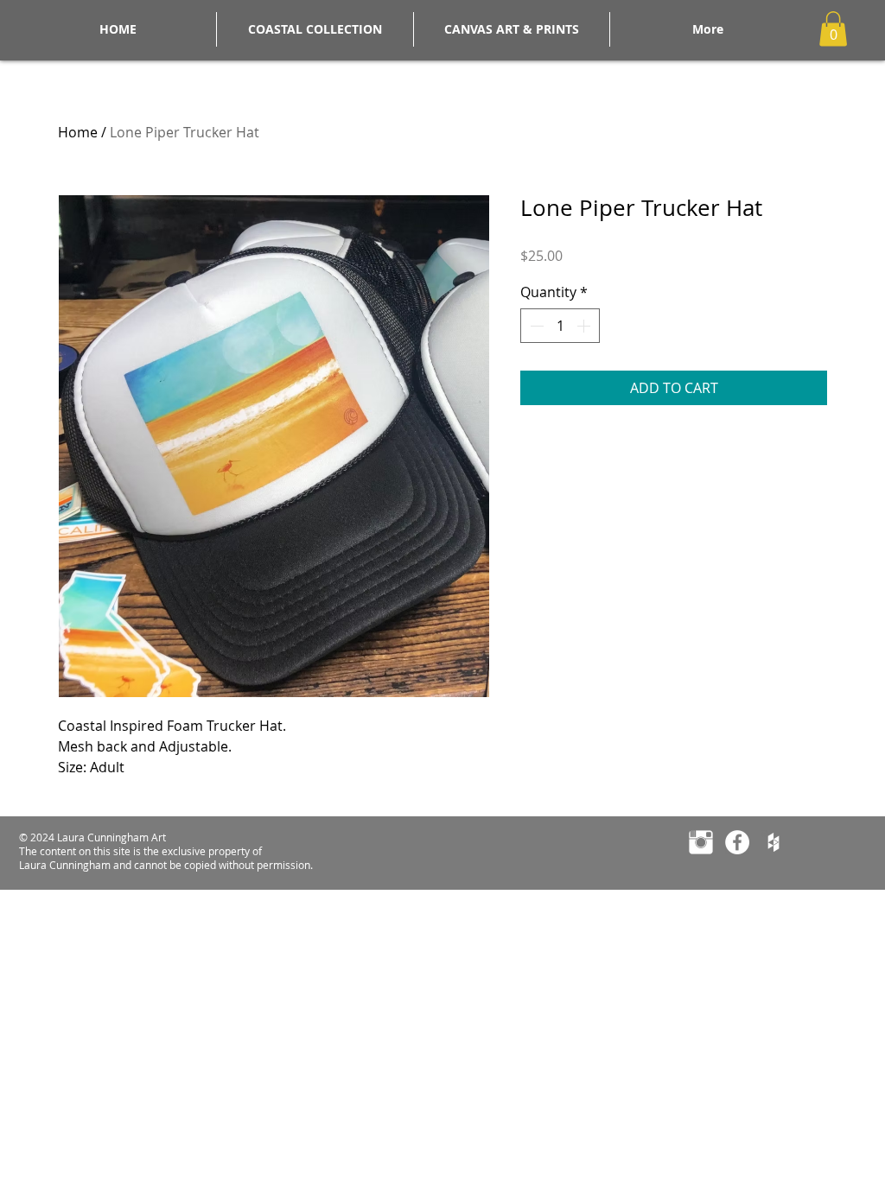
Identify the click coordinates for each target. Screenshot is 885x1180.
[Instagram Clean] (701, 842)
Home (78, 132)
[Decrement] (535, 325)
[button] (833, 29)
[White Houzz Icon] (773, 842)
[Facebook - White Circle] (737, 842)
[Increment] (585, 325)
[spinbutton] (560, 325)
